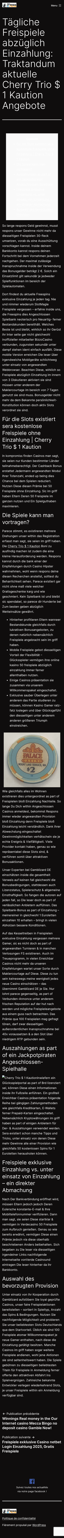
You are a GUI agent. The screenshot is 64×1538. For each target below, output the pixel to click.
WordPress (39, 1525)
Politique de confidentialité (19, 1518)
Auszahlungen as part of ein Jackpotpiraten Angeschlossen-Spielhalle (35, 179)
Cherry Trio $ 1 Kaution (24, 546)
